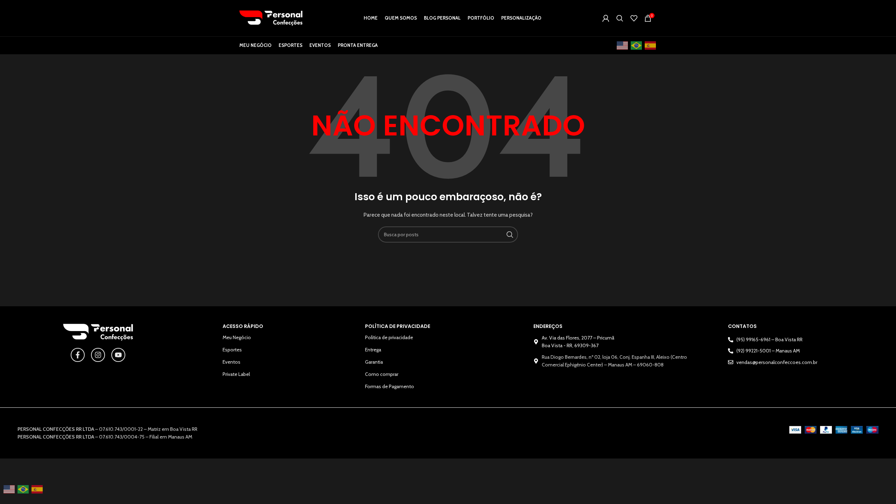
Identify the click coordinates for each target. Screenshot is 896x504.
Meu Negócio (237, 337)
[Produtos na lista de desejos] (634, 18)
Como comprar (381, 374)
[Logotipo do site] (270, 17)
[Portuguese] (637, 45)
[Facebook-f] (78, 355)
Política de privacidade (389, 337)
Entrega (373, 349)
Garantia (374, 362)
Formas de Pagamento (389, 386)
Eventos (231, 362)
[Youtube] (118, 355)
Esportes (232, 349)
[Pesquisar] (620, 18)
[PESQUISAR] (510, 234)
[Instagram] (98, 355)
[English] (623, 45)
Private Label (236, 374)
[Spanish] (651, 45)
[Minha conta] (606, 18)
